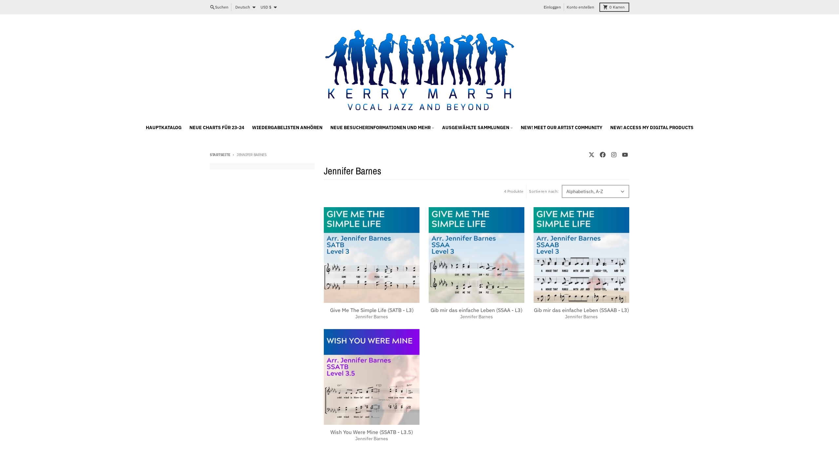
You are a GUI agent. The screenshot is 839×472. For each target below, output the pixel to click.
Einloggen (552, 7)
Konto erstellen (580, 7)
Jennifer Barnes (371, 317)
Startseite (220, 154)
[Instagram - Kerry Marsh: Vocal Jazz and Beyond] (614, 154)
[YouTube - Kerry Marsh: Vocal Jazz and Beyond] (625, 154)
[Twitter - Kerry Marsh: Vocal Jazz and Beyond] (591, 154)
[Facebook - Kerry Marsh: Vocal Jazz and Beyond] (602, 154)
